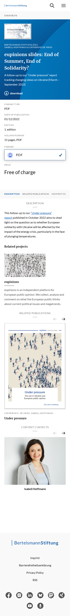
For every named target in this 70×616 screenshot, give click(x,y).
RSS (35, 580)
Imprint (35, 558)
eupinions (11, 282)
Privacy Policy (35, 572)
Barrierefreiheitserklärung (35, 565)
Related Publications (35, 194)
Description (12, 194)
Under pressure (15, 418)
